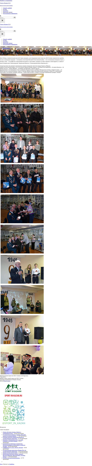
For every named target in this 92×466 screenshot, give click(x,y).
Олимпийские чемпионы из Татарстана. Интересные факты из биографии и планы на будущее (14, 445)
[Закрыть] (2, 20)
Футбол (5, 9)
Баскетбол (5, 10)
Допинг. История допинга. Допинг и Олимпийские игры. (12, 432)
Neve (1, 464)
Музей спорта (6, 48)
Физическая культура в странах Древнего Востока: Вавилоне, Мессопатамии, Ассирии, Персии (14, 455)
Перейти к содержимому (6, 0)
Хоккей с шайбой (7, 8)
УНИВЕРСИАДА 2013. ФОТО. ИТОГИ (13, 447)
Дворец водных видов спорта (10, 452)
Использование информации (10, 13)
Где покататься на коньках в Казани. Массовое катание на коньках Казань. (14, 435)
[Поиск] (0, 16)
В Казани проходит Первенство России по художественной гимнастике (13, 438)
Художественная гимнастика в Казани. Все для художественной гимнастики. (14, 451)
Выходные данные (7, 12)
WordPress (11, 464)
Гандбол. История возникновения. (11, 458)
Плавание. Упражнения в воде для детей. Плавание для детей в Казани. (13, 440)
